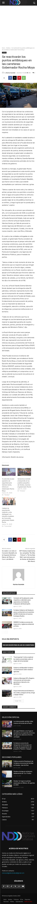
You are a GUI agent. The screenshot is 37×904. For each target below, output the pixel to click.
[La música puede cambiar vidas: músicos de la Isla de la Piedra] (7, 723)
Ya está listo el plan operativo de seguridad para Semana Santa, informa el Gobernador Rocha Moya (8, 485)
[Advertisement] (18, 25)
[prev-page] (3, 632)
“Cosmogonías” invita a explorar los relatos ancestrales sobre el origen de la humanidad (23, 659)
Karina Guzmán (10, 72)
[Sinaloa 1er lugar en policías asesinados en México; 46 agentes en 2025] (7, 783)
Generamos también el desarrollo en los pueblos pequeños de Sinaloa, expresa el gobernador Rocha (24, 483)
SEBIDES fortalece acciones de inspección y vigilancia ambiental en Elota (24, 624)
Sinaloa (8, 48)
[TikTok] (11, 886)
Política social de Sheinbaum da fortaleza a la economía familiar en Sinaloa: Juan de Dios (23, 763)
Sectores (5, 615)
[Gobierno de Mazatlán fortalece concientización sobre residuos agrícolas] (7, 670)
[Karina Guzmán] (3, 73)
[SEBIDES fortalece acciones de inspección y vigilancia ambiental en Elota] (7, 624)
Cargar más (18, 701)
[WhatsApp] (24, 78)
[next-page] (6, 632)
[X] (15, 78)
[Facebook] (10, 78)
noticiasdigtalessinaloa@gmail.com (13, 873)
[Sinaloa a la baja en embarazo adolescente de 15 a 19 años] (7, 774)
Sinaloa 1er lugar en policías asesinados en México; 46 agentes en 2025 (24, 783)
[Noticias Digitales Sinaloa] (18, 836)
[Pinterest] (19, 78)
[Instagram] (7, 886)
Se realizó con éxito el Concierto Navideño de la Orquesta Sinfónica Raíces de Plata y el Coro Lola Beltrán (9, 555)
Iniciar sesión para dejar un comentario (18, 645)
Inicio (3, 48)
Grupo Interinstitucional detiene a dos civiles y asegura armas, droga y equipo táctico (24, 692)
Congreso (5, 603)
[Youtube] (23, 886)
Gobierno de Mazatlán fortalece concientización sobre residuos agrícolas (23, 669)
